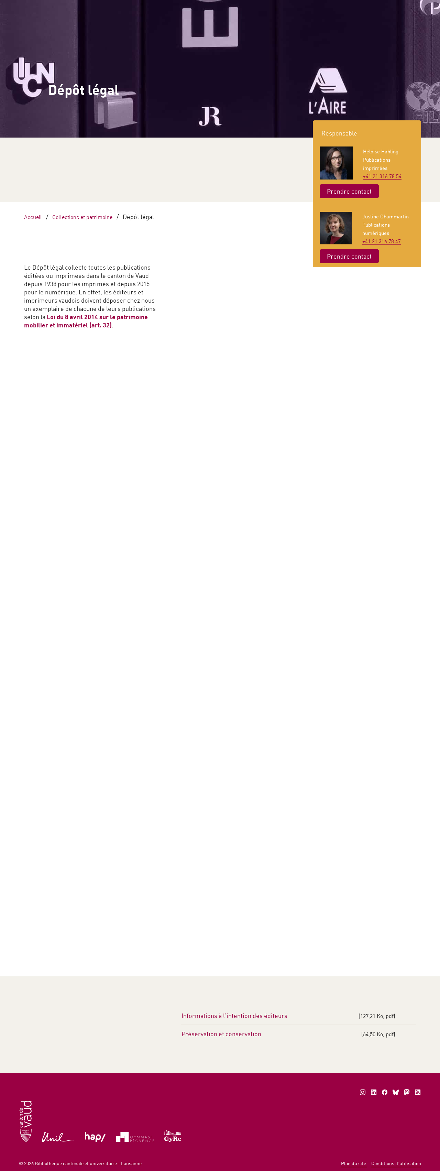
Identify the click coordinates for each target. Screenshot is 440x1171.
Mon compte (341, 7)
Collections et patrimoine (315, 87)
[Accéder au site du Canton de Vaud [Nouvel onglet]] (25, 1121)
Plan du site (354, 1163)
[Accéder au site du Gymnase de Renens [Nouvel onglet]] (173, 1135)
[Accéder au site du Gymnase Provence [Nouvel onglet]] (135, 1136)
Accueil (88, 87)
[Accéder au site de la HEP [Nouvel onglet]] (95, 1136)
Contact (383, 7)
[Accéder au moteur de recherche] (269, 7)
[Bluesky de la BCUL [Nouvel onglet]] (395, 1092)
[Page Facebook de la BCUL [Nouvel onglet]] (384, 1092)
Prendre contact (349, 191)
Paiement (297, 7)
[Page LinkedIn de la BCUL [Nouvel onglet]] (373, 1092)
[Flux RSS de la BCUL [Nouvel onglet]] (417, 1092)
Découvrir (56, 522)
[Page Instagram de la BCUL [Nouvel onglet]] (362, 1092)
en (410, 7)
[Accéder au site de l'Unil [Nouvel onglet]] (58, 1136)
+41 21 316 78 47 (381, 241)
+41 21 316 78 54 (382, 176)
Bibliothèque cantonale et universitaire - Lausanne (88, 1163)
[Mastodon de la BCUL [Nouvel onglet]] (406, 1092)
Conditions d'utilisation (396, 1163)
